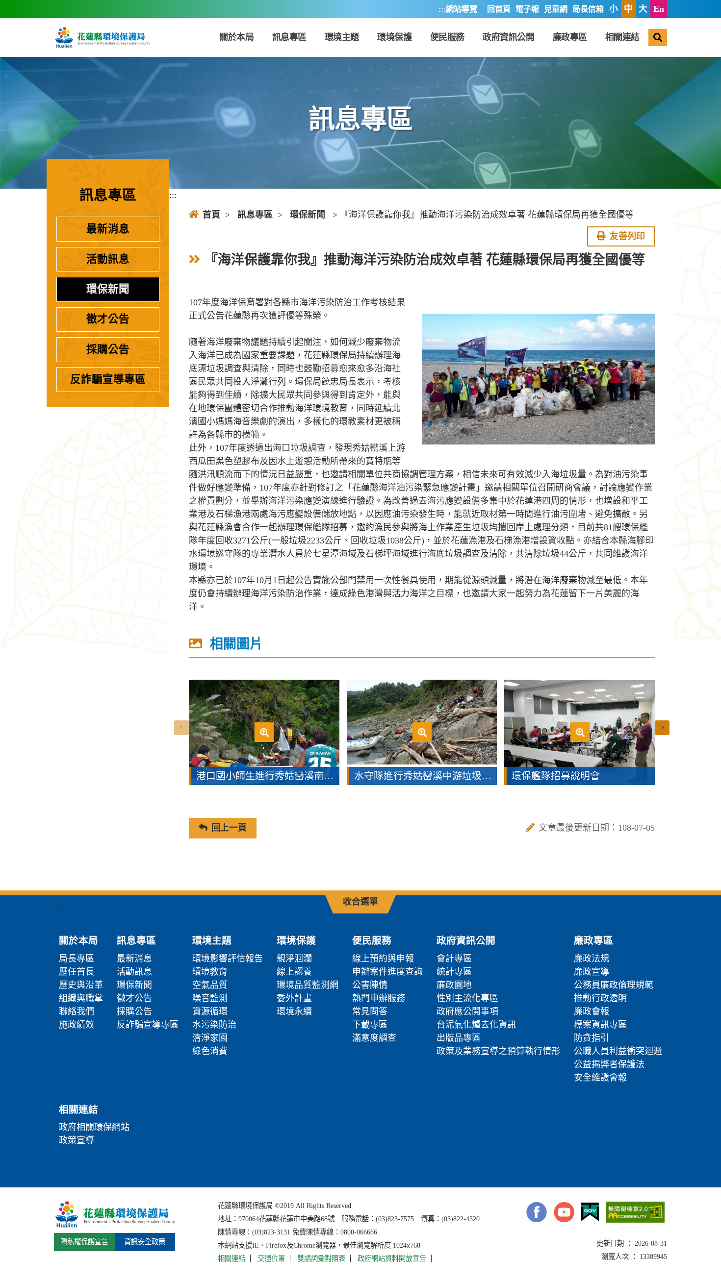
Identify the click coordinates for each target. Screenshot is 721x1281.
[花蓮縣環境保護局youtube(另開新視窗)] (564, 1212)
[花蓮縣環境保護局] (102, 37)
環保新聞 (107, 289)
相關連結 (622, 37)
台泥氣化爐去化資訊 (476, 1025)
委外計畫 (294, 998)
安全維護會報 (600, 1078)
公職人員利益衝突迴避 (618, 1051)
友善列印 (627, 236)
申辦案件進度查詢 (387, 972)
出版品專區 (459, 1038)
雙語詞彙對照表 (321, 1258)
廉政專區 (570, 37)
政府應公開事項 (467, 1011)
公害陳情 (369, 985)
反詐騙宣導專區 (108, 379)
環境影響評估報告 (227, 958)
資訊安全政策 (144, 1242)
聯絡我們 (76, 1011)
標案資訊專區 (600, 1025)
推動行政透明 (600, 998)
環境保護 (394, 37)
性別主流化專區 (467, 998)
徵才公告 (107, 319)
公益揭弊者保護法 (609, 1064)
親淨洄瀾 (294, 958)
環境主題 (342, 37)
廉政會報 (591, 1011)
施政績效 (76, 1025)
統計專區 (454, 972)
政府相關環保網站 (94, 1127)
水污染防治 (214, 1025)
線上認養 (294, 972)
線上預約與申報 (383, 958)
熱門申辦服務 (378, 998)
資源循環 (210, 1011)
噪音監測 (210, 998)
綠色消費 (210, 1051)
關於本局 (236, 37)
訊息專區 (289, 37)
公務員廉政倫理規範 (613, 985)
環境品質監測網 (307, 985)
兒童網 (555, 9)
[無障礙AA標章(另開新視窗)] (635, 1212)
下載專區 (369, 1025)
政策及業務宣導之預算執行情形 (498, 1051)
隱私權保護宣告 (84, 1242)
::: (442, 9)
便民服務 (447, 37)
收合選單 (360, 902)
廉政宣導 (591, 972)
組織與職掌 (81, 998)
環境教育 (210, 972)
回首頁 (499, 9)
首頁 (211, 215)
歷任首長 (76, 972)
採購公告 (107, 349)
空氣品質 (210, 985)
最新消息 (107, 229)
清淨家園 (210, 1038)
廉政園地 (454, 985)
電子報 (527, 9)
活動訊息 (107, 259)
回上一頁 (229, 828)
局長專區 (76, 958)
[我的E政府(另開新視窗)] (590, 1212)
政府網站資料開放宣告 (392, 1258)
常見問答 (369, 1011)
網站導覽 (461, 9)
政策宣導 (76, 1140)
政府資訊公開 (508, 37)
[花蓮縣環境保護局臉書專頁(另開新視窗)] (536, 1212)
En (658, 9)
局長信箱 (588, 9)
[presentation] (181, 727)
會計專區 (454, 958)
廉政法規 (591, 958)
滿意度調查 (374, 1038)
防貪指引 (591, 1038)
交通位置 (271, 1258)
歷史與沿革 (81, 985)
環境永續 (294, 1011)
